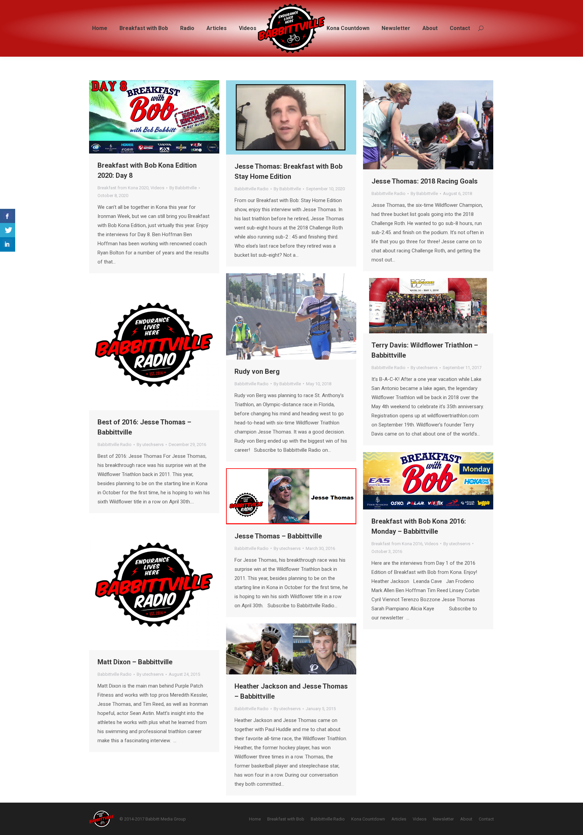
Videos (157, 187)
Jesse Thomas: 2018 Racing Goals (424, 181)
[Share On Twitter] (7, 230)
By (183, 187)
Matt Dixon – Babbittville (135, 662)
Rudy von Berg (257, 371)
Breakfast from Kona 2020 (123, 187)
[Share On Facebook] (7, 216)
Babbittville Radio (251, 188)
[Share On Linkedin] (7, 244)
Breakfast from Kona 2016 (396, 543)
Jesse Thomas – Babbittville (278, 536)
